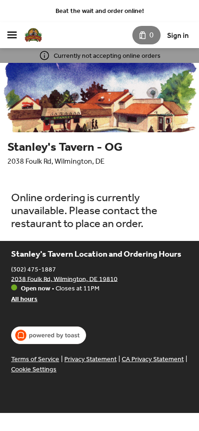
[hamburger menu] (12, 35)
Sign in (178, 35)
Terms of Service (35, 359)
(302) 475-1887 (33, 269)
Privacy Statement (90, 359)
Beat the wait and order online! (100, 11)
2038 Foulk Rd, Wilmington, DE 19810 (64, 279)
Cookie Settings (33, 369)
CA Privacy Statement (153, 359)
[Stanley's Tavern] (33, 35)
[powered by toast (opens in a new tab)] (48, 335)
